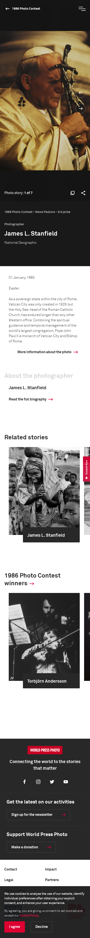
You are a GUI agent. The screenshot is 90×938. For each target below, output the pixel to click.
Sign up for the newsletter (31, 814)
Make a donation (24, 847)
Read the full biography (27, 399)
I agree (14, 927)
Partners (52, 880)
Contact (10, 869)
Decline (41, 927)
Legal (8, 880)
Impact (51, 869)
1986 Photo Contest (26, 8)
